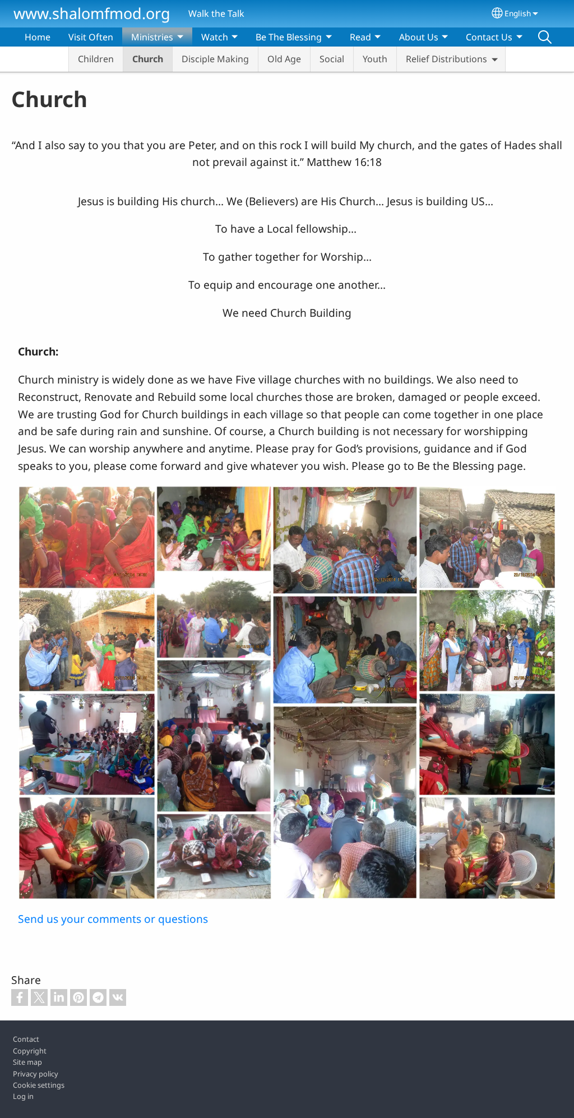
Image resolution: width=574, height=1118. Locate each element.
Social (332, 59)
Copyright (30, 1051)
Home (37, 37)
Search (544, 37)
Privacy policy (35, 1074)
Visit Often (90, 37)
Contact (26, 1039)
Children (96, 59)
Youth (375, 59)
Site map (27, 1062)
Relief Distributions (446, 59)
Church (147, 59)
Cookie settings (38, 1085)
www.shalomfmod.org (91, 13)
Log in (23, 1096)
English (517, 13)
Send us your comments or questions (113, 918)
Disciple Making (215, 59)
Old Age (284, 59)
